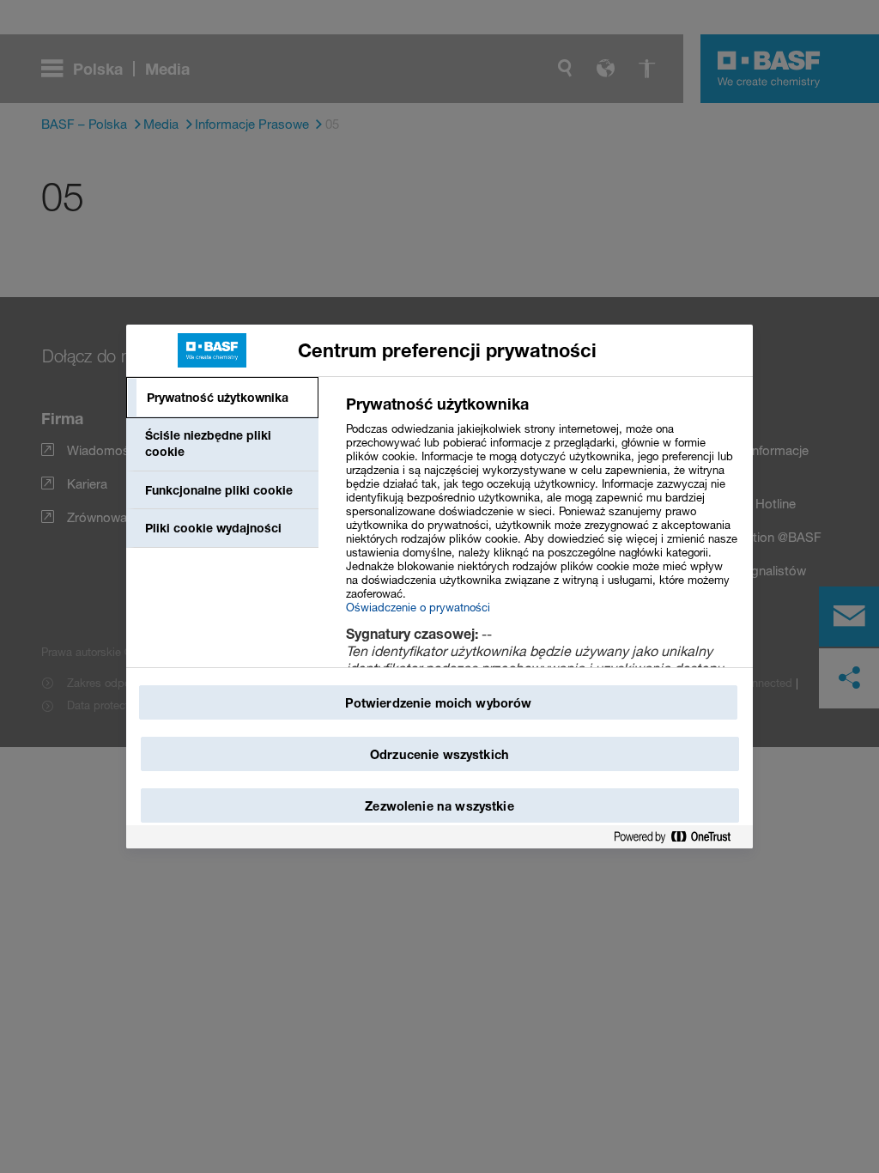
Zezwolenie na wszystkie (439, 806)
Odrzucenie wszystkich (439, 754)
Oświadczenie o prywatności (418, 607)
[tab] (222, 397)
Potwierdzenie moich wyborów (438, 703)
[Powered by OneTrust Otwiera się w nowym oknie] (679, 837)
